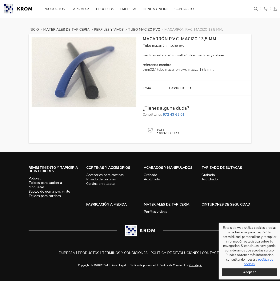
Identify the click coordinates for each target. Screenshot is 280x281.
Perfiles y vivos (155, 211)
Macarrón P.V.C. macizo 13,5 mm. (193, 29)
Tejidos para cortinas (45, 196)
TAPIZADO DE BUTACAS (222, 167)
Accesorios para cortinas (105, 175)
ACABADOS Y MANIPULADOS (168, 167)
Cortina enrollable (100, 183)
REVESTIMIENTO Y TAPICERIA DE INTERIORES (53, 169)
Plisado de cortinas (101, 179)
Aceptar (249, 272)
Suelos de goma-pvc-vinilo (49, 191)
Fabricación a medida (106, 204)
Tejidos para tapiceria (45, 182)
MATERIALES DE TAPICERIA (66, 29)
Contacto (184, 9)
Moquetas (36, 187)
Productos (54, 9)
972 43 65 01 (174, 114)
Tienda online (155, 9)
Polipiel (35, 178)
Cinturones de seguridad (226, 204)
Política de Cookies (171, 265)
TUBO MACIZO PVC (144, 29)
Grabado (150, 175)
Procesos (105, 9)
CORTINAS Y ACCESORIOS (108, 167)
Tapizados (80, 9)
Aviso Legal (119, 265)
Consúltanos (164, 114)
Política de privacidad (143, 265)
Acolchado (152, 179)
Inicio (34, 29)
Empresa (128, 9)
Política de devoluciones (174, 253)
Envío (147, 88)
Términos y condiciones (125, 253)
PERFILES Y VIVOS (109, 29)
